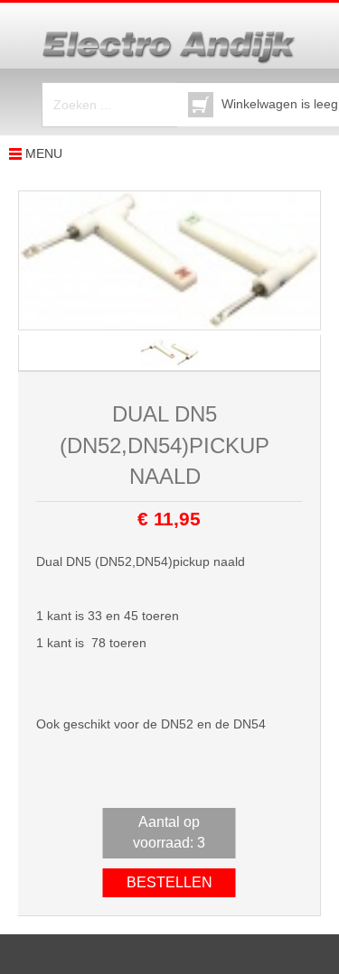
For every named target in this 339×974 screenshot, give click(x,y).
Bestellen (169, 882)
